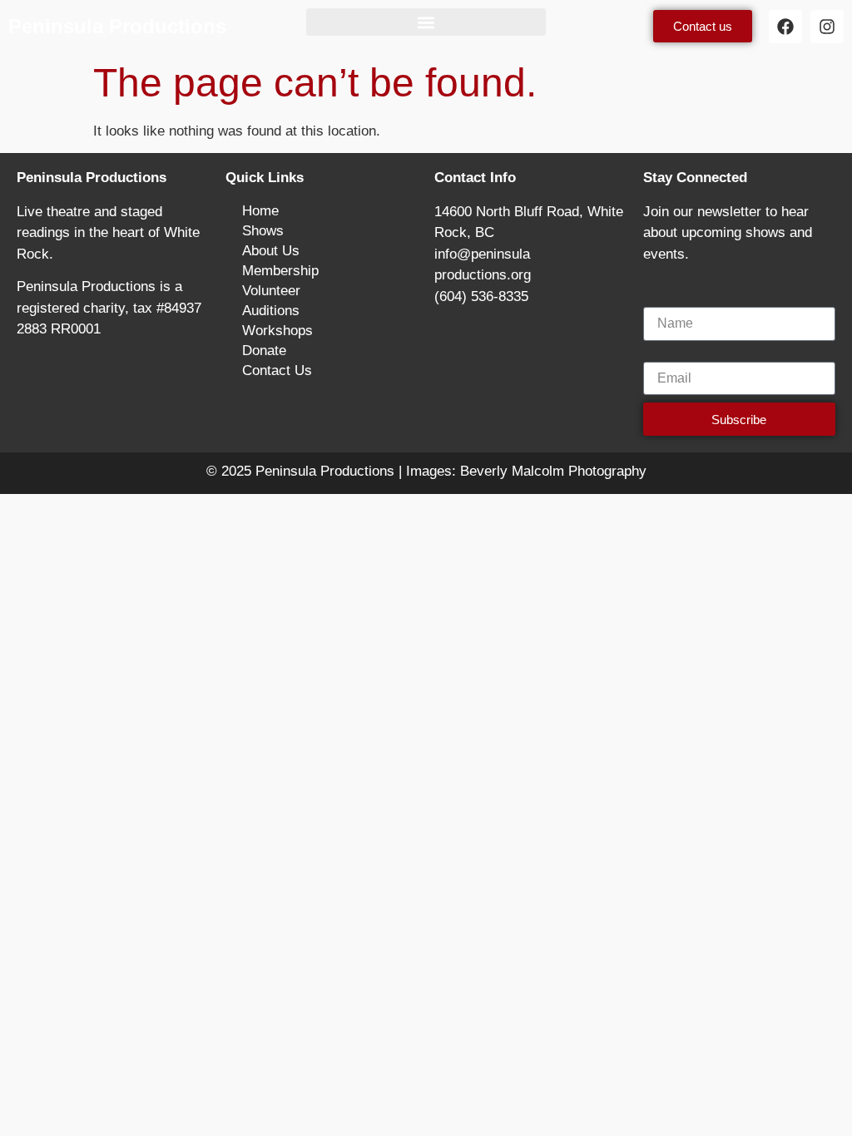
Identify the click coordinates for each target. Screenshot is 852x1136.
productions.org (482, 275)
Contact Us (277, 370)
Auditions (271, 311)
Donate (264, 350)
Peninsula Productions (117, 26)
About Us (271, 251)
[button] (425, 22)
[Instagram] (827, 26)
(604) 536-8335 (481, 296)
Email (660, 355)
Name (661, 300)
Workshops (277, 330)
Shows (263, 231)
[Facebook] (785, 26)
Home (260, 211)
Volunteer (271, 291)
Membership (280, 271)
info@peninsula (482, 254)
